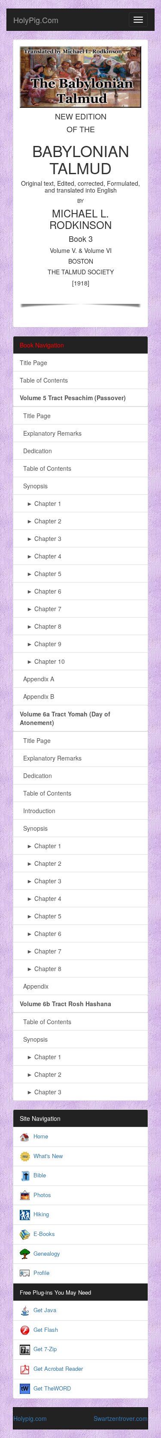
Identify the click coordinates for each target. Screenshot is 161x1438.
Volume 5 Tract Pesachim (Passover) (73, 397)
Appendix (34, 986)
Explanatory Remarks (51, 433)
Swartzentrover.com (121, 1418)
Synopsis (34, 485)
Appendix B (37, 696)
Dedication (36, 450)
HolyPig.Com (35, 19)
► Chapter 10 (42, 661)
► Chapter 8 (40, 626)
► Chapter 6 (40, 591)
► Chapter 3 (40, 538)
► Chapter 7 (40, 608)
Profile (41, 1273)
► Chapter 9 (40, 643)
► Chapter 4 (40, 556)
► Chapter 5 (40, 573)
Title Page (33, 362)
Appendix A (37, 678)
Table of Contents (44, 380)
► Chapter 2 (40, 521)
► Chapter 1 (40, 503)
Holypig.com (30, 1418)
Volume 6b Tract (65, 1003)
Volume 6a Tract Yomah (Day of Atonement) (65, 718)
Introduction (37, 810)
